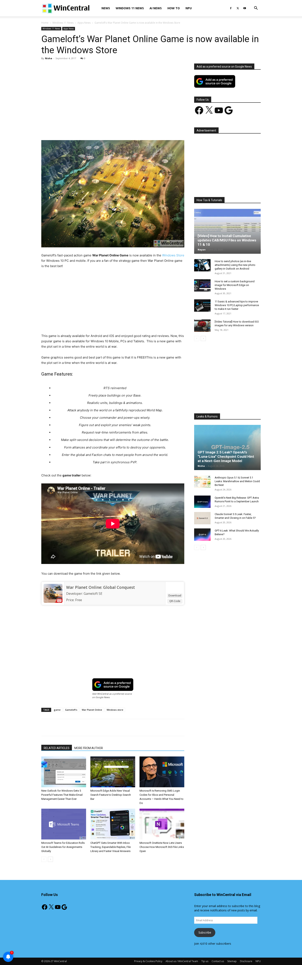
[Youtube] (245, 8)
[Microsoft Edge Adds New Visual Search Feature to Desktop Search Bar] (112, 771)
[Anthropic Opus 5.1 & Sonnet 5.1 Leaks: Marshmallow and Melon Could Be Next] (202, 481)
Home (44, 22)
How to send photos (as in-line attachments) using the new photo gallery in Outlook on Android (235, 265)
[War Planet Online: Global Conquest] (53, 593)
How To (173, 8)
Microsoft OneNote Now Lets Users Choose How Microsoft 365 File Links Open (161, 847)
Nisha (48, 58)
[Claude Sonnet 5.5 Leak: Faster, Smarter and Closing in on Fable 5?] (202, 518)
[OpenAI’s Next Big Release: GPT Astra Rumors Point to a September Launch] (202, 502)
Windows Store (173, 255)
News (105, 8)
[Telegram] (127, 128)
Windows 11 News (130, 8)
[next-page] (50, 859)
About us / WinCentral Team (182, 961)
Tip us (204, 961)
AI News (156, 8)
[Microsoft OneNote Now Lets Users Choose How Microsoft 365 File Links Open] (161, 824)
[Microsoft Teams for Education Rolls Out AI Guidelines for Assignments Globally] (63, 824)
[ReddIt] (117, 128)
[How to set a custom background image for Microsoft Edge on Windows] (202, 285)
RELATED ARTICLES (56, 748)
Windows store (115, 709)
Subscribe (204, 932)
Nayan (202, 249)
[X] (238, 8)
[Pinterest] (89, 128)
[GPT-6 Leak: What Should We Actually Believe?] (202, 534)
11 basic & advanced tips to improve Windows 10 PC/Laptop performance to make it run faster (237, 305)
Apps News (84, 22)
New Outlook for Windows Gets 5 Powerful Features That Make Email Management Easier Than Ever (62, 794)
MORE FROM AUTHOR (88, 748)
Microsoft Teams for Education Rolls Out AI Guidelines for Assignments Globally (63, 847)
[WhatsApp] (99, 128)
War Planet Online (92, 709)
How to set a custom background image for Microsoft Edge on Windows (235, 285)
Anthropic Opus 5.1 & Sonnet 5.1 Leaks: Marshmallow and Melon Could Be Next (237, 481)
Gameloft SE (93, 593)
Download (174, 595)
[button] (256, 8)
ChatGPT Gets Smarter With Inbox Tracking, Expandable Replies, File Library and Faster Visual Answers (110, 847)
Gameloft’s (71, 709)
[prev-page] (43, 859)
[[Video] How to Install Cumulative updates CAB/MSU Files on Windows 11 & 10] (227, 231)
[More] (136, 128)
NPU (189, 8)
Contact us (218, 961)
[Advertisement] (112, 94)
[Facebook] (231, 8)
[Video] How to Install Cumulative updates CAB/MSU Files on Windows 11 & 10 (227, 240)
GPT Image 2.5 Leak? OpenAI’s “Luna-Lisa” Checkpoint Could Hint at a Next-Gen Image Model (226, 456)
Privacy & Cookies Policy (148, 961)
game (57, 709)
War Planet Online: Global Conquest (100, 587)
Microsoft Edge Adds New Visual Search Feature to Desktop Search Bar (110, 794)
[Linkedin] (108, 128)
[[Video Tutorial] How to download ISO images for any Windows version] (202, 325)
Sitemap (232, 961)
